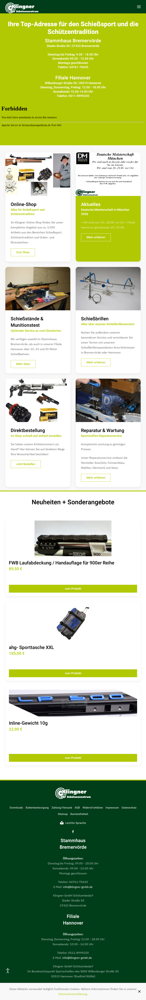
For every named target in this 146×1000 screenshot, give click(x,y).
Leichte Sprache (75, 823)
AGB (77, 808)
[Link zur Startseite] (73, 793)
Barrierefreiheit (79, 814)
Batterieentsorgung (37, 808)
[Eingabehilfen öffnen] (8, 970)
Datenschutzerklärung (73, 994)
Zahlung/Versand (61, 808)
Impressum (112, 808)
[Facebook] (73, 831)
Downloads (16, 808)
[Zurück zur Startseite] (21, 8)
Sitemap (63, 814)
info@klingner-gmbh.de (78, 887)
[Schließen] (139, 991)
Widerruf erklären (93, 808)
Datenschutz (129, 808)
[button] (139, 6)
